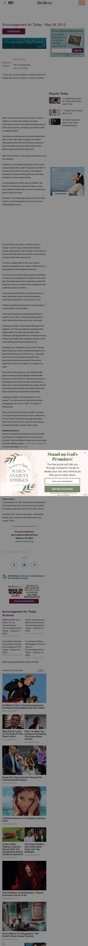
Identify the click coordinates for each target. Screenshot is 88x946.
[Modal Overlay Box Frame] (44, 473)
